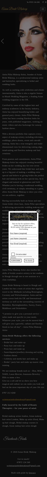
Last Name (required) (18, 238)
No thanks (29, 260)
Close (38, 211)
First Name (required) (18, 233)
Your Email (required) (18, 244)
